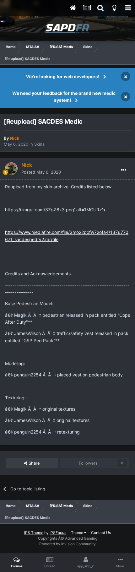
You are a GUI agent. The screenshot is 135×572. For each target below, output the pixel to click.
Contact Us (101, 532)
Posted (41, 172)
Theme (77, 532)
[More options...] (123, 170)
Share (33, 463)
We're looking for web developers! (63, 76)
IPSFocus (58, 532)
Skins (39, 144)
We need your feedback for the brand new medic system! (64, 96)
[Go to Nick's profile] (11, 168)
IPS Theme (33, 532)
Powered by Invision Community (67, 544)
